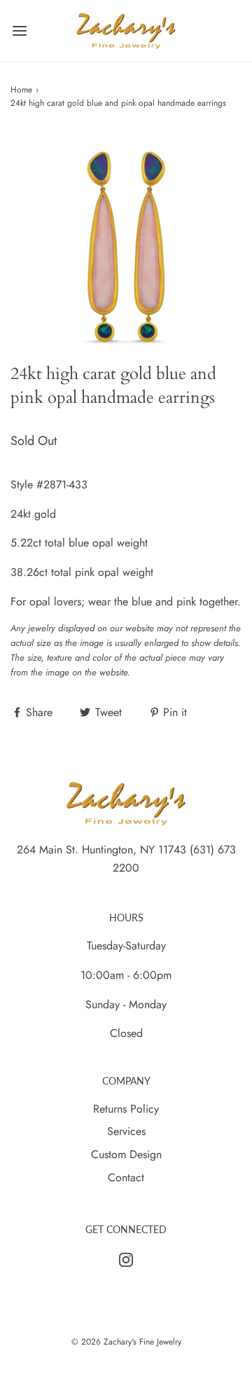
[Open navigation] (19, 31)
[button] (126, 247)
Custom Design (126, 1154)
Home (21, 89)
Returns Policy (126, 1109)
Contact (126, 1177)
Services (126, 1131)
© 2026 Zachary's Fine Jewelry (126, 1341)
